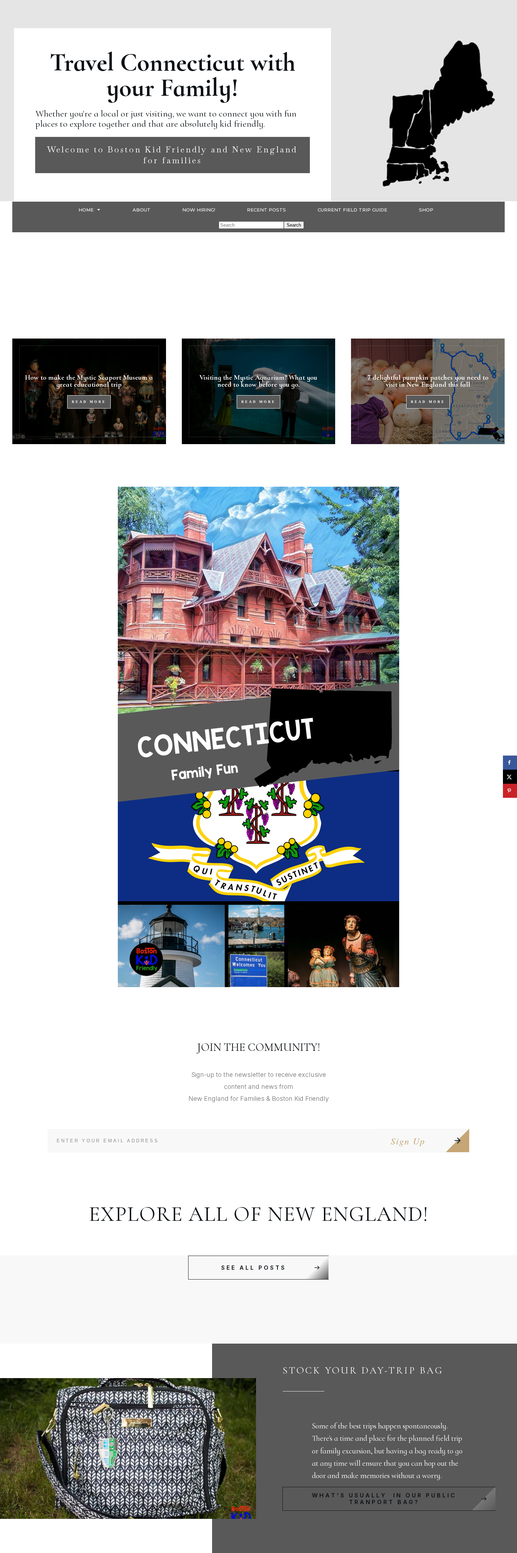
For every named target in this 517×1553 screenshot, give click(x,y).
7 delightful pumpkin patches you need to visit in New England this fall (428, 381)
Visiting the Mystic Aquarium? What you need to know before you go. (258, 381)
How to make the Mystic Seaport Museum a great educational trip (89, 381)
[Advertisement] (258, 285)
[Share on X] (510, 777)
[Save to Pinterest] (510, 791)
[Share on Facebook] (510, 763)
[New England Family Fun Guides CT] (258, 737)
